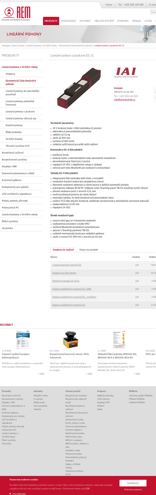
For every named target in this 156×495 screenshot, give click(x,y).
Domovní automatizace (76, 426)
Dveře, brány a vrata (75, 423)
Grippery (10, 74)
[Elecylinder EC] (79, 108)
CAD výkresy (103, 399)
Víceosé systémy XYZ (17, 146)
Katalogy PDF (103, 402)
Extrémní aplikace (11, 180)
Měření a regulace (73, 440)
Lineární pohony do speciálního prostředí (22, 93)
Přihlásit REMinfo (137, 399)
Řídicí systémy (10, 221)
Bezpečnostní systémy (14, 159)
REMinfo (133, 391)
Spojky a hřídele (72, 464)
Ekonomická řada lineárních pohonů (75, 45)
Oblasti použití (72, 391)
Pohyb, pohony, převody (15, 200)
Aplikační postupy (105, 395)
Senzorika (7, 228)
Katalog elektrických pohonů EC (68, 305)
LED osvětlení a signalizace (17, 194)
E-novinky (38, 399)
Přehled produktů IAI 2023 (65, 281)
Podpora (101, 391)
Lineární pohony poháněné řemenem (20, 103)
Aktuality (38, 391)
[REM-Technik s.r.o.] (15, 13)
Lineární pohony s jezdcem (20, 111)
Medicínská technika (74, 433)
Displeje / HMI (9, 166)
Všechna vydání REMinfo (140, 395)
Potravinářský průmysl (75, 457)
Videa (99, 409)
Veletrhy (37, 409)
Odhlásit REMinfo (137, 402)
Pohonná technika (73, 454)
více (42, 373)
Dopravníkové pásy (74, 419)
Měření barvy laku (73, 437)
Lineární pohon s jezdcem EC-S (109, 45)
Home (109, 4)
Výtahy (68, 467)
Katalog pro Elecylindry (64, 273)
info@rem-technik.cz (124, 99)
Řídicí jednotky (14, 132)
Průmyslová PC (10, 207)
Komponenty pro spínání (15, 187)
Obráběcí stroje (72, 450)
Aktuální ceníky (41, 395)
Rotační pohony (14, 125)
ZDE (88, 488)
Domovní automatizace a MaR (18, 173)
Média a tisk (39, 402)
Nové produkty (40, 406)
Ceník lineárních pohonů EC (67, 265)
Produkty (6, 391)
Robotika (69, 461)
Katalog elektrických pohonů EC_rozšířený (74, 297)
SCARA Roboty (14, 139)
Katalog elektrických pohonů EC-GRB (71, 289)
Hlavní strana (18, 45)
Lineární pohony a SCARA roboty (41, 45)
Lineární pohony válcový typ (21, 118)
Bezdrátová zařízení (12, 152)
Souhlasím (133, 483)
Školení (100, 406)
